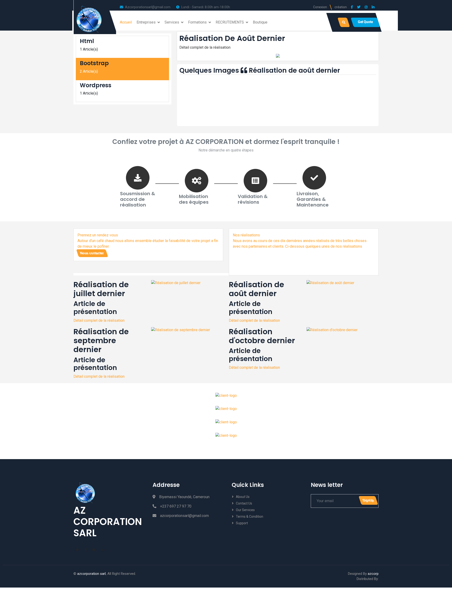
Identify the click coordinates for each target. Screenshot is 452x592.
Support (242, 523)
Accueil (126, 22)
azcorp (373, 574)
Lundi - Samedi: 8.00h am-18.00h (205, 7)
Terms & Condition (249, 516)
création (341, 7)
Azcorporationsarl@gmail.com (147, 7)
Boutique (260, 22)
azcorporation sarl (91, 574)
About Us (243, 497)
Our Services (245, 510)
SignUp (368, 500)
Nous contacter (92, 253)
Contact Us (244, 503)
